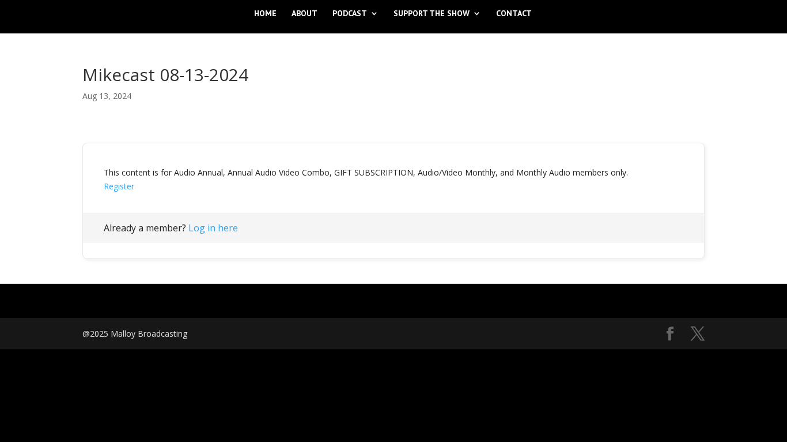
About (304, 13)
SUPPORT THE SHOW (432, 13)
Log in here (213, 228)
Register (119, 186)
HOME (265, 13)
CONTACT (514, 13)
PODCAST (349, 13)
